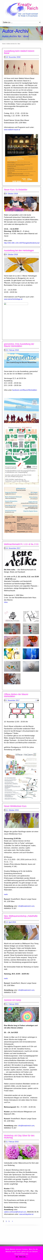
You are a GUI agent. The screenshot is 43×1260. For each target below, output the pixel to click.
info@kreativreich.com (26, 906)
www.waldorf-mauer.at (12, 129)
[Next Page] (12, 1221)
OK (17, 1257)
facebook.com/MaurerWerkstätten (24, 390)
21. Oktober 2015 (12, 810)
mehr (6, 894)
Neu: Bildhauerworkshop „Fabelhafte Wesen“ (20, 917)
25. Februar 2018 (12, 350)
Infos (6, 602)
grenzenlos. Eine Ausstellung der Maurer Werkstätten (19, 345)
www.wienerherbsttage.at (13, 299)
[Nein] (40, 1253)
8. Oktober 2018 (12, 194)
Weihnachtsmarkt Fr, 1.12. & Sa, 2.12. (21, 544)
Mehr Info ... (23, 1257)
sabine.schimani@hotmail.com (15, 1212)
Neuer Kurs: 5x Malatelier (15, 189)
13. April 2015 (11, 922)
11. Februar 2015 (12, 1004)
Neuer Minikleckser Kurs (15, 806)
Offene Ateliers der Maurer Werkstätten (16, 695)
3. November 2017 (12, 700)
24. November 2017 (13, 548)
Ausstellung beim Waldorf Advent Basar (19, 52)
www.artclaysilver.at (26, 1214)
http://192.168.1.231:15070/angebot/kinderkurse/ (22, 243)
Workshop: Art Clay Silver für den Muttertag (19, 1136)
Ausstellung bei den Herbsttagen (19, 250)
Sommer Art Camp (12, 1000)
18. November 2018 (13, 57)
